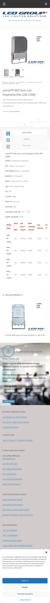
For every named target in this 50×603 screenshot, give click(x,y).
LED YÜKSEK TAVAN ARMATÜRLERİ (16, 510)
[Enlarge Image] (25, 34)
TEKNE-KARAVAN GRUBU (12, 540)
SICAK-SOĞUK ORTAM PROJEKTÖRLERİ (18, 546)
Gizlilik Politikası (25, 599)
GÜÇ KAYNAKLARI (9, 474)
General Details (27, 132)
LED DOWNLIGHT (9, 459)
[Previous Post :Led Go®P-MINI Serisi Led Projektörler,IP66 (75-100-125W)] (38, 120)
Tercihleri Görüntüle (25, 594)
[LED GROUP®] (25, 16)
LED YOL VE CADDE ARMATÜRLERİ (16, 422)
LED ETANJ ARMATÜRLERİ (12, 500)
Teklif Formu (9, 401)
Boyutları (27, 139)
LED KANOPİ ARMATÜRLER (13, 505)
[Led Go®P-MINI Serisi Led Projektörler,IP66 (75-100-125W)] (25, 300)
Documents (27, 146)
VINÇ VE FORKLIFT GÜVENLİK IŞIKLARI (18, 440)
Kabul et (25, 580)
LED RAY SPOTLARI (10, 464)
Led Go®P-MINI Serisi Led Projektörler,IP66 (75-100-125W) (25, 335)
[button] (46, 552)
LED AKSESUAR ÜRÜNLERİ (13, 479)
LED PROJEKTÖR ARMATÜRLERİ (15, 417)
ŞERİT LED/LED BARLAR (12, 484)
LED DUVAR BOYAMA (10, 427)
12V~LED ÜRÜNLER (10, 530)
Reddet (25, 587)
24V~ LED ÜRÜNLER (10, 535)
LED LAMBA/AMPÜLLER (11, 455)
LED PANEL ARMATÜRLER (12, 469)
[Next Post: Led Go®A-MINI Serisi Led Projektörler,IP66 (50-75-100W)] (25, 124)
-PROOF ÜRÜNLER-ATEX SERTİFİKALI (18, 515)
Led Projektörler (14, 111)
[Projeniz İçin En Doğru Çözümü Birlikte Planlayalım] (9, 351)
